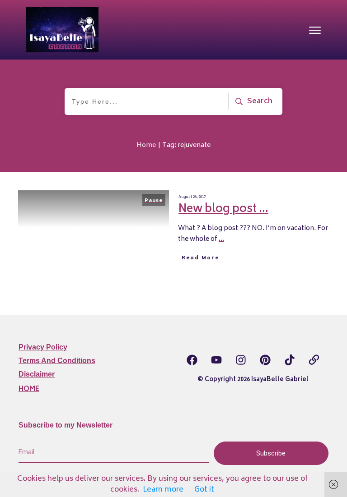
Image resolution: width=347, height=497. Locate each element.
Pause (154, 201)
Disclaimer (37, 374)
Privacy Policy (43, 347)
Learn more (163, 489)
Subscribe (271, 453)
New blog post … (223, 209)
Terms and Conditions (57, 360)
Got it (204, 489)
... (221, 239)
